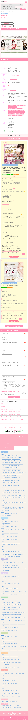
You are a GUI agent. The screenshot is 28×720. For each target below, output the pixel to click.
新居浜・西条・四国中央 (16, 662)
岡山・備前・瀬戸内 (6, 643)
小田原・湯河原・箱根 (15, 485)
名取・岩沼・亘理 (6, 584)
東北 (4, 573)
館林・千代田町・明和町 (7, 515)
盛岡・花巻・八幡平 (6, 579)
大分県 (3, 685)
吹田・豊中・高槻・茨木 (16, 607)
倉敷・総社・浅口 (14, 643)
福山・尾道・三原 (15, 646)
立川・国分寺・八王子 (16, 477)
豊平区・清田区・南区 (15, 567)
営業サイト (6, 23)
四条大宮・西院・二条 (6, 614)
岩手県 (3, 578)
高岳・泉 (19, 551)
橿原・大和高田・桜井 (14, 627)
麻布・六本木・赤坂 (16, 459)
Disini (2, 260)
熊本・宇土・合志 (6, 683)
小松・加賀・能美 (21, 529)
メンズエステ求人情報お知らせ (7, 705)
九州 (4, 670)
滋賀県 (3, 622)
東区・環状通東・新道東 (7, 565)
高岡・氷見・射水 (13, 526)
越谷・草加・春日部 (18, 488)
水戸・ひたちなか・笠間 (7, 507)
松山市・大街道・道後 (6, 662)
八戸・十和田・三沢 (15, 576)
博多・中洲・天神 (6, 673)
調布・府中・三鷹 (15, 475)
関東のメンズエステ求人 (6, 403)
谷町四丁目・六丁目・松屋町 (16, 605)
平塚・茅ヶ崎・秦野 (6, 485)
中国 (4, 633)
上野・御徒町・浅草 (6, 465)
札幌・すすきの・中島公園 (18, 562)
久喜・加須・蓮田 (21, 490)
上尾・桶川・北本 (13, 490)
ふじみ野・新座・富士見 (7, 492)
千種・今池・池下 (6, 554)
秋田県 (3, 586)
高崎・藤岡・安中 (6, 513)
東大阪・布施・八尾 (6, 609)
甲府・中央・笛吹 (6, 536)
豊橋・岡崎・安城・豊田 (15, 556)
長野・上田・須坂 (6, 539)
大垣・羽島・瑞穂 (14, 544)
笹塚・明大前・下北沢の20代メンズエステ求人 (12, 411)
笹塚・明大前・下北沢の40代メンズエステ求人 (12, 416)
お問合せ (6, 339)
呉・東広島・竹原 (23, 646)
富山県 (3, 524)
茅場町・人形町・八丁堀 (15, 462)
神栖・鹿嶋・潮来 (6, 508)
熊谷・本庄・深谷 (16, 492)
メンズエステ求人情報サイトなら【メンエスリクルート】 (9, 4)
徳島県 (3, 654)
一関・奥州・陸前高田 (15, 579)
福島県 (3, 593)
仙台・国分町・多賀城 (6, 583)
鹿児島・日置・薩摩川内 (7, 693)
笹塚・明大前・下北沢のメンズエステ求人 (11, 409)
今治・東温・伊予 (6, 664)
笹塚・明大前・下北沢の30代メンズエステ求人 (12, 414)
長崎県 (3, 678)
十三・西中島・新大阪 (17, 604)
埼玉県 (3, 487)
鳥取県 (3, 635)
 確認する (14, 397)
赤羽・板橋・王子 (6, 472)
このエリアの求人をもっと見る (14, 326)
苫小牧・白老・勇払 (22, 568)
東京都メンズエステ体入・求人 (8, 6)
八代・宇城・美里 (13, 683)
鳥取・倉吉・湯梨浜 (14, 636)
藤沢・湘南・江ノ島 (14, 482)
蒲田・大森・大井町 (17, 460)
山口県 (3, 648)
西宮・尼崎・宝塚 (13, 617)
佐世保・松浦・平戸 (14, 680)
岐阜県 (3, 541)
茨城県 (3, 505)
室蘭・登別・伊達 (6, 570)
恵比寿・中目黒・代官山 (7, 459)
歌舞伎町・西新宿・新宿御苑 (8, 457)
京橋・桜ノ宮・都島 (6, 605)
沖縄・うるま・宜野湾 (16, 696)
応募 (5, 337)
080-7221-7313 (12, 86)
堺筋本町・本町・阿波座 (7, 602)
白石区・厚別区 (15, 565)
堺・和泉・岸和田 (14, 609)
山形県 (3, 589)
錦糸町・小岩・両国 (14, 467)
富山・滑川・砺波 (6, 526)
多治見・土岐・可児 (6, 544)
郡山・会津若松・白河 (15, 594)
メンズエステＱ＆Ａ (17, 705)
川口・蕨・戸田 (11, 488)
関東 (21, 4)
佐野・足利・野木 (23, 502)
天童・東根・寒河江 (22, 591)
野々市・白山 (13, 529)
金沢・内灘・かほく (6, 529)
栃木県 (3, 500)
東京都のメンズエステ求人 (7, 406)
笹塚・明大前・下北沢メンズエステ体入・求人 (11, 8)
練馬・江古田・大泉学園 (15, 470)
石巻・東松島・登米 (15, 583)
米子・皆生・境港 (6, 636)
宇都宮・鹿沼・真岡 (6, 502)
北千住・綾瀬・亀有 (6, 470)
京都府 (3, 610)
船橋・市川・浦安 (22, 495)
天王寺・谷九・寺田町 (6, 607)
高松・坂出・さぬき (6, 659)
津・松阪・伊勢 (14, 620)
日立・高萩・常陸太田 (6, 510)
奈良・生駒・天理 (6, 627)
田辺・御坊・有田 (14, 630)
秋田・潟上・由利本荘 (6, 588)
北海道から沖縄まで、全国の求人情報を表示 (9, 701)
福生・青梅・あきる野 (6, 477)
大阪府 (3, 599)
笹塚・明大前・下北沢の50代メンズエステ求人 (12, 419)
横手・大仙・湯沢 (15, 588)
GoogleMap (6, 203)
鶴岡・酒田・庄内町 (14, 591)
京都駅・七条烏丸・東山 (16, 614)
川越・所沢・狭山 (6, 490)
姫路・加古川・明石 (21, 617)
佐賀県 (3, 675)
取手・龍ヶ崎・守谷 (14, 508)
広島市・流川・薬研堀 (6, 646)
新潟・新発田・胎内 (6, 521)
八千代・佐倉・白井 (13, 497)
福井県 (3, 531)
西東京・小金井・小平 (6, 475)
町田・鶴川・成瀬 (23, 472)
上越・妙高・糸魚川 (6, 523)
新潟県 (3, 519)
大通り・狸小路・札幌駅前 (7, 562)
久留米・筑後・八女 (22, 673)
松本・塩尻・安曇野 (14, 539)
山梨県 (3, 534)
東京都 (3, 454)
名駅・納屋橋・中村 (6, 551)
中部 (4, 517)
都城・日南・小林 (13, 690)
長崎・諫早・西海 (6, 680)
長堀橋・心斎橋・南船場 (7, 604)
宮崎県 (3, 688)
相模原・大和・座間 (6, 482)
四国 (4, 652)
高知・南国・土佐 (6, 667)
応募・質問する (7, 26)
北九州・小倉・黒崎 (14, 673)
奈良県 (3, 625)
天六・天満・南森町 (15, 600)
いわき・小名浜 (23, 594)
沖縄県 (3, 695)
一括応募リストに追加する (13, 28)
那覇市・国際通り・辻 (6, 696)
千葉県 (3, 493)
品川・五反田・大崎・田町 (7, 460)
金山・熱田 (12, 554)
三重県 (3, 619)
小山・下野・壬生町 (14, 502)
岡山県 (3, 641)
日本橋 (22, 600)
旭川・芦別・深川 (6, 568)
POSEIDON (4, 142)
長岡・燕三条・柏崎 (14, 521)
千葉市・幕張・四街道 (6, 495)
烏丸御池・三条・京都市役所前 (19, 612)
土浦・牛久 (15, 507)
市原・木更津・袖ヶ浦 (22, 497)
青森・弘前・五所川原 (6, 576)
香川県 (3, 657)
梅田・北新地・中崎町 (6, 600)
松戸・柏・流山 (5, 497)
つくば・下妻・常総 (21, 507)
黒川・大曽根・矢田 (19, 554)
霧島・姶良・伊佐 (16, 693)
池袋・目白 (5, 455)
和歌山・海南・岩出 (6, 630)
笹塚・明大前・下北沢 (4, 13)
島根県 (3, 638)
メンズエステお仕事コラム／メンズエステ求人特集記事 (11, 707)
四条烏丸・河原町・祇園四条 (8, 612)
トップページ (4, 421)
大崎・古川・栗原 (13, 584)
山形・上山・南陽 (6, 591)
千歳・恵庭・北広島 (14, 568)
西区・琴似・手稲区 (6, 567)
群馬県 (3, 512)
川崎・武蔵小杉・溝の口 (15, 480)
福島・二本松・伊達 (6, 594)
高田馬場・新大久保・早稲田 (13, 455)
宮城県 (3, 581)
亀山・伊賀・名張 (21, 620)
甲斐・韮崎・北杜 (13, 536)
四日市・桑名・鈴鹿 (6, 620)
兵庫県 (3, 615)
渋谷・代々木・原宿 (17, 457)
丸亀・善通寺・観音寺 (15, 659)
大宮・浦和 (5, 488)
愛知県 (3, 549)
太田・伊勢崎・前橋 (14, 513)
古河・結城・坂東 (22, 508)
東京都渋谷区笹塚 (13, 79)
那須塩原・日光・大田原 (7, 503)
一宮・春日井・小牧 (6, 556)
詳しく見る (14, 256)
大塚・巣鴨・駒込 (6, 467)
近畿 (4, 597)
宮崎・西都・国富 (6, 690)
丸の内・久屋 (13, 551)
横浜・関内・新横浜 (6, 480)
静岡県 (3, 546)
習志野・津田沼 (15, 495)
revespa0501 (11, 131)
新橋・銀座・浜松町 (6, 462)
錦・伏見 (23, 551)
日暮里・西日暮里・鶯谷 (15, 465)
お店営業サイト (13, 90)
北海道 (4, 558)
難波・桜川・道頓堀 (16, 602)
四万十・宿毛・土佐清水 (14, 667)
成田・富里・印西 (6, 498)
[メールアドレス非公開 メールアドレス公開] (8, 382)
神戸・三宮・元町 (6, 617)
